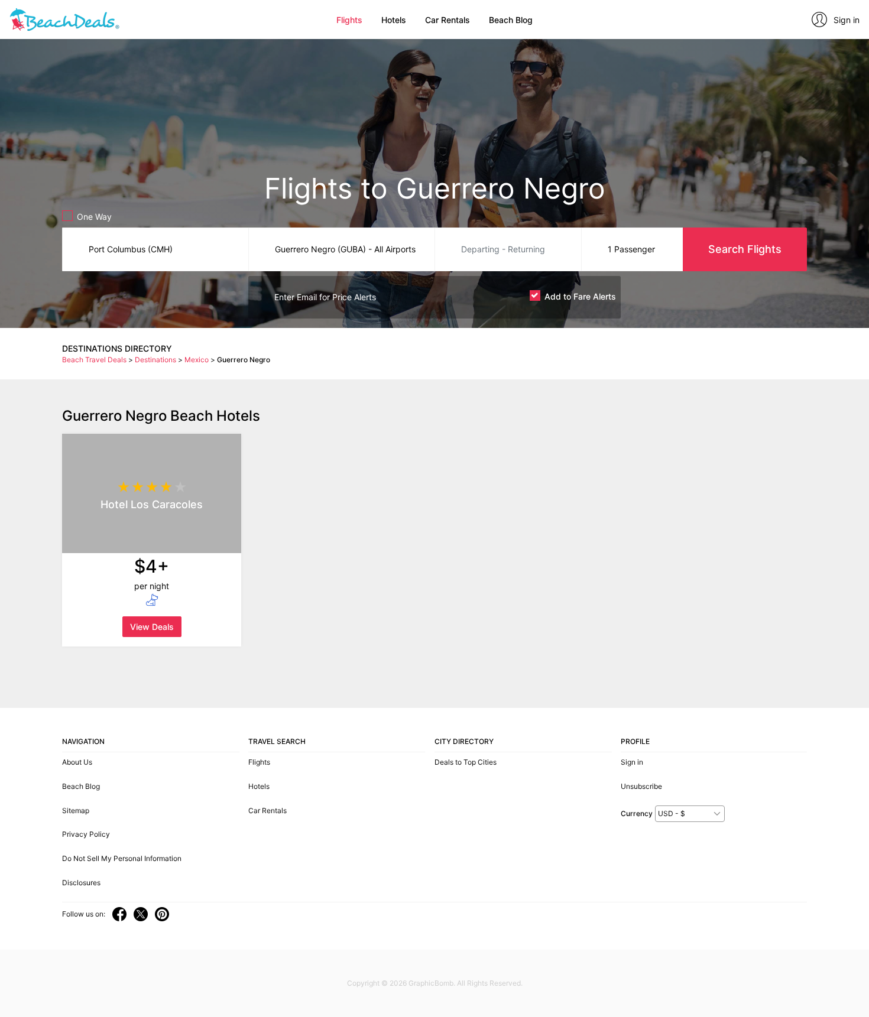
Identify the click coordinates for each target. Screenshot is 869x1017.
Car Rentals (447, 20)
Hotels (393, 20)
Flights (349, 20)
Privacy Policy (86, 834)
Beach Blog (511, 20)
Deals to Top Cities (465, 762)
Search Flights (745, 249)
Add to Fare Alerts (580, 296)
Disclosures (81, 882)
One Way (94, 217)
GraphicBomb (430, 983)
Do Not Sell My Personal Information (121, 858)
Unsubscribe (641, 786)
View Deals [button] (152, 627)
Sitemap (75, 810)
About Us (77, 762)
